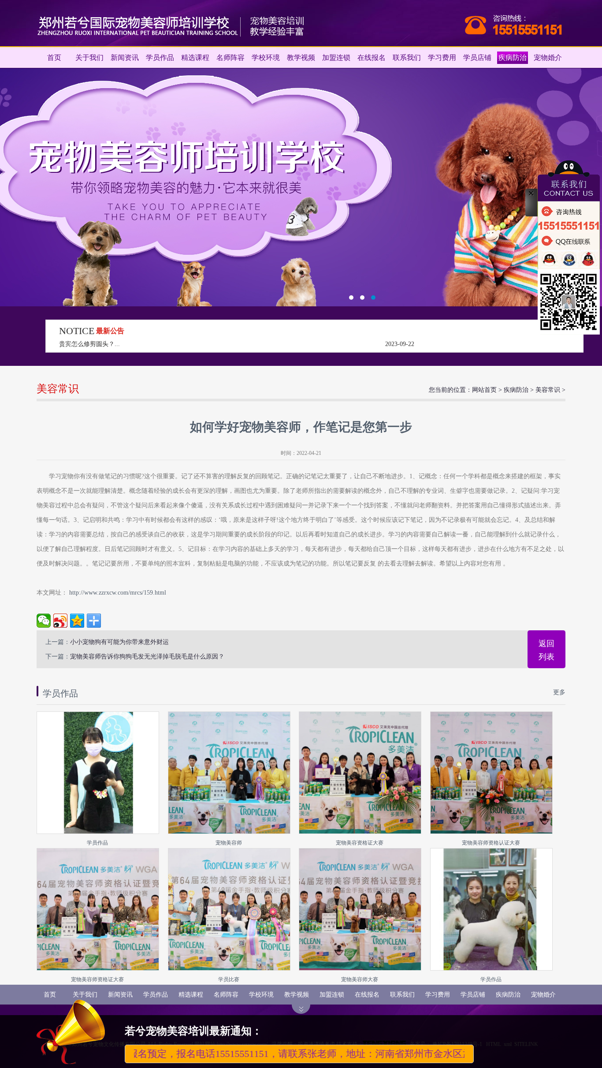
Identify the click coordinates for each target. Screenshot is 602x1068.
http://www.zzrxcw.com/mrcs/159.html (116, 592)
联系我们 (407, 57)
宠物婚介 (548, 57)
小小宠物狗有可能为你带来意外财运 (119, 642)
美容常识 (547, 390)
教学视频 (301, 57)
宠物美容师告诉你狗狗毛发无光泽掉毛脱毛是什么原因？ (147, 656)
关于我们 (89, 57)
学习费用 (442, 57)
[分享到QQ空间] (77, 621)
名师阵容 (230, 57)
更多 (559, 692)
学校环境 (266, 57)
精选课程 (195, 57)
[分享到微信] (44, 621)
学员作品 (160, 57)
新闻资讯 (125, 57)
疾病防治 (512, 57)
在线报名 (371, 57)
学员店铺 (477, 57)
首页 (54, 57)
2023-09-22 (399, 344)
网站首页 (484, 390)
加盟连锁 (336, 57)
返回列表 (546, 650)
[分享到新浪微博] (60, 621)
